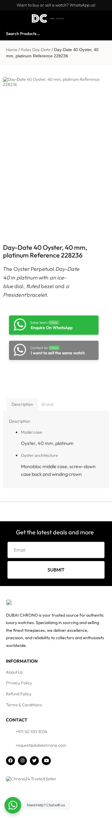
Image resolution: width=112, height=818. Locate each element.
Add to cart (51, 375)
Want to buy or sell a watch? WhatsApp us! (56, 5)
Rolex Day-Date (35, 49)
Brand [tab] (47, 404)
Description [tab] (22, 404)
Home (11, 49)
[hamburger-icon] (11, 18)
